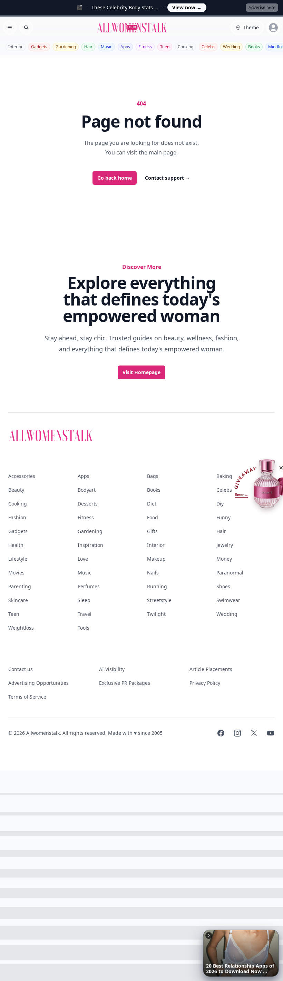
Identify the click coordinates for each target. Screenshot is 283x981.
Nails (153, 572)
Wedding (231, 47)
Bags (152, 476)
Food (152, 517)
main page (162, 152)
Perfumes (89, 586)
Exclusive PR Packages (124, 683)
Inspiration (90, 545)
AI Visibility (112, 669)
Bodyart (87, 490)
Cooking (185, 47)
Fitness (145, 47)
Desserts (88, 503)
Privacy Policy (204, 683)
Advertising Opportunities (38, 683)
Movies (16, 572)
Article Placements (210, 669)
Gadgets (39, 47)
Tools (83, 627)
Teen (164, 47)
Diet (151, 503)
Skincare (18, 600)
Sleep (84, 600)
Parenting (19, 586)
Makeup (156, 558)
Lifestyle (17, 558)
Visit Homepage (141, 372)
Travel (84, 614)
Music (106, 47)
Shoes (223, 586)
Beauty (16, 490)
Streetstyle (159, 600)
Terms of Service (27, 696)
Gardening (66, 47)
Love (83, 558)
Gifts (152, 531)
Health (15, 545)
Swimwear (228, 600)
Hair (88, 47)
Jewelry (224, 545)
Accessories (21, 476)
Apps (125, 47)
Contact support (167, 177)
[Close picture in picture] (208, 935)
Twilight (156, 614)
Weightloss (21, 627)
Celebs (208, 47)
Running (157, 586)
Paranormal (229, 572)
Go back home (114, 177)
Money (224, 558)
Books (254, 47)
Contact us (20, 669)
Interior (15, 47)
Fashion (17, 517)
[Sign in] (273, 27)
